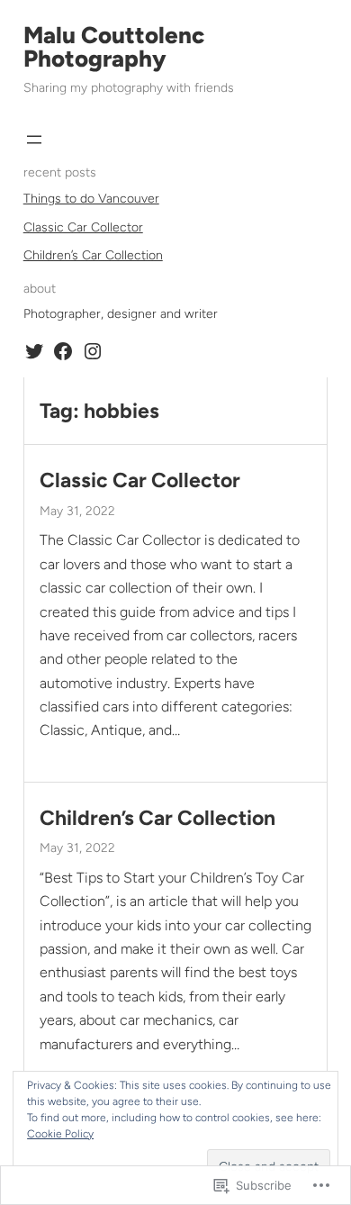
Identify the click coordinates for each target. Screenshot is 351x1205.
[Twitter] (34, 351)
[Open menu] (34, 139)
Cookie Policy (60, 1134)
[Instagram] (93, 351)
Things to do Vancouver (91, 198)
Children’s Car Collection (93, 255)
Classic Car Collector (83, 227)
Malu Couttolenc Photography (113, 47)
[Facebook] (63, 351)
